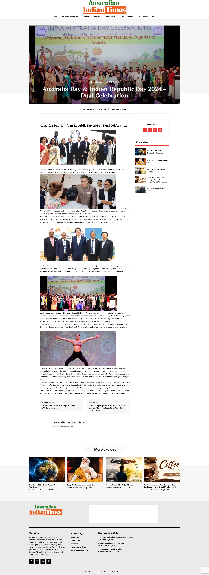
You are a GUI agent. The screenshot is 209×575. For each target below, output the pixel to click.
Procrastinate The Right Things (119, 485)
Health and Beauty (104, 552)
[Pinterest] (155, 130)
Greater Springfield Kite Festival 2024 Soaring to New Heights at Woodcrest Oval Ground (107, 407)
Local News (112, 82)
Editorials (96, 82)
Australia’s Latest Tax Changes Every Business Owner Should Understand (157, 180)
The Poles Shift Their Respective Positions (155, 152)
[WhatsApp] (160, 130)
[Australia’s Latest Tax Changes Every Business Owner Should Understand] (140, 179)
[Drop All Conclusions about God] (140, 161)
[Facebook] (145, 130)
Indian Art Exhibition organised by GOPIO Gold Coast (58, 406)
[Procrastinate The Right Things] (140, 170)
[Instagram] (37, 561)
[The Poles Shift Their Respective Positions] (140, 151)
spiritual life (102, 546)
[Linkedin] (42, 561)
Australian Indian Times (96, 109)
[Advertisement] (123, 514)
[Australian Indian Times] (45, 424)
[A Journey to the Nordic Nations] (140, 189)
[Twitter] (150, 130)
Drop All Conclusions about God (81, 485)
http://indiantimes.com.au (63, 426)
